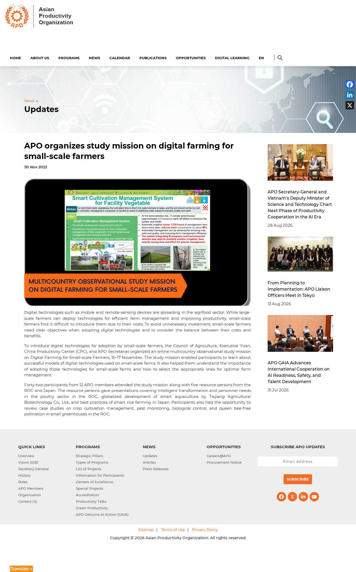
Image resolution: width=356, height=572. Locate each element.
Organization (29, 495)
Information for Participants (100, 475)
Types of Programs (92, 462)
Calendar (119, 58)
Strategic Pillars (89, 456)
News (94, 58)
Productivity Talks (91, 501)
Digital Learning (232, 58)
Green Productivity (92, 508)
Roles (23, 482)
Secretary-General (33, 469)
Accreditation (87, 495)
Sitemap (146, 529)
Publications (153, 58)
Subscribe (298, 479)
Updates (150, 456)
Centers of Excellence (94, 482)
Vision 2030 (28, 462)
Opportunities (191, 58)
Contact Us (27, 501)
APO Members (31, 488)
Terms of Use (173, 529)
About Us (39, 58)
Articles (149, 462)
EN (261, 58)
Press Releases (156, 469)
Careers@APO (219, 456)
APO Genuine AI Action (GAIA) (102, 514)
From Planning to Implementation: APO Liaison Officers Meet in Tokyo (299, 289)
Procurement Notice (224, 462)
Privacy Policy (205, 529)
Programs (68, 58)
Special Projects (89, 488)
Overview (26, 456)
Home (15, 58)
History (24, 475)
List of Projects (88, 469)
